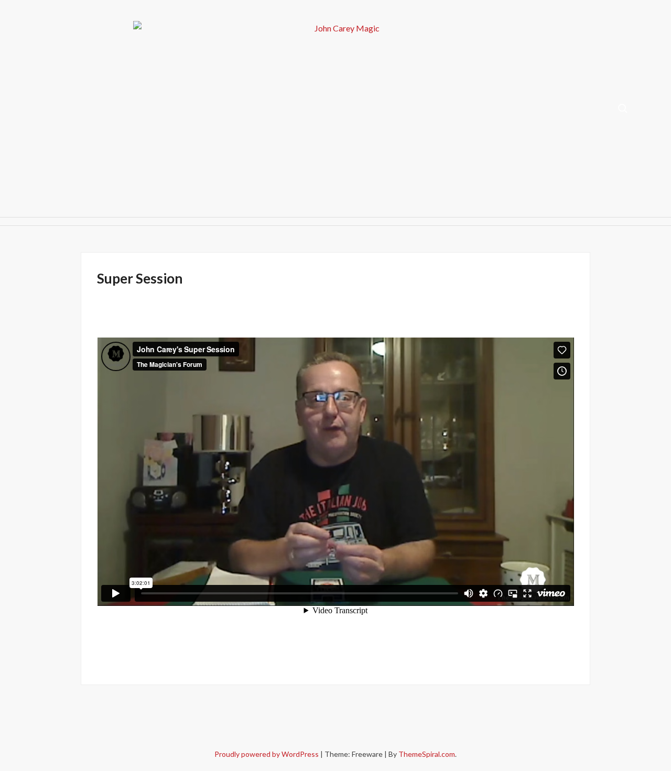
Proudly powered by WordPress (267, 754)
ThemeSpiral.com (426, 754)
